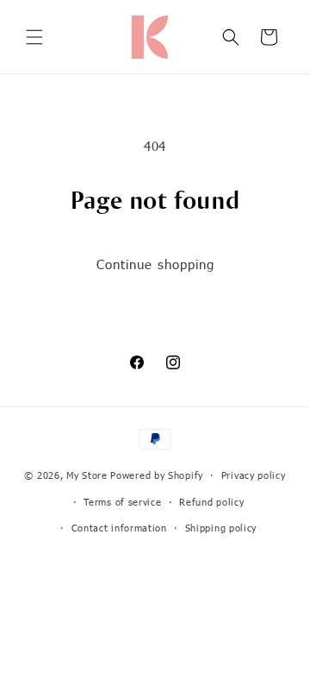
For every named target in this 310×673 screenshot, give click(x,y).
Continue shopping (155, 264)
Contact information (119, 527)
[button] (34, 37)
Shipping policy (221, 527)
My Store (87, 475)
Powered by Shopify (156, 475)
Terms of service (122, 501)
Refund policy (211, 501)
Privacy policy (253, 475)
